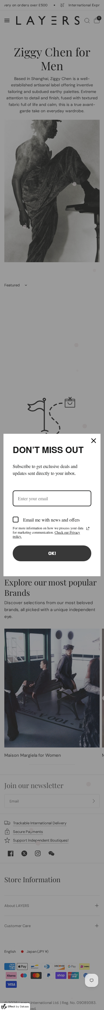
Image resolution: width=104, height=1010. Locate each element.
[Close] (94, 441)
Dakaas (24, 1006)
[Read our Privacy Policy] (87, 528)
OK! (52, 553)
